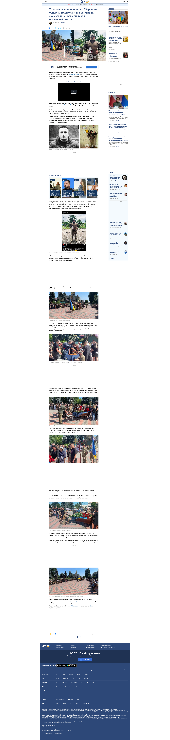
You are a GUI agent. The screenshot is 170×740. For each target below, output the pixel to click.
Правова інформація (90, 645)
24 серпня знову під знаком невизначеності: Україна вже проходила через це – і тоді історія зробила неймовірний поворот (116, 186)
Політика (55, 670)
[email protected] (57, 730)
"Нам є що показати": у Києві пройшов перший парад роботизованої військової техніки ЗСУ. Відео (118, 138)
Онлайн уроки (74, 682)
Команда (73, 645)
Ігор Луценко (112, 180)
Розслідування (92, 670)
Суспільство (63, 22)
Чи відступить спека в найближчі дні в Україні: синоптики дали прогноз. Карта (115, 38)
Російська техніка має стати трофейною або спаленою (115, 235)
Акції (76, 686)
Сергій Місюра (112, 238)
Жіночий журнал (85, 703)
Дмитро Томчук (112, 254)
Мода (77, 703)
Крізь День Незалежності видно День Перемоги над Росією (115, 177)
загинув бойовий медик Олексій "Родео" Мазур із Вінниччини (67, 601)
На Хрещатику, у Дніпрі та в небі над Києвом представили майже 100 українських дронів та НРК (118, 143)
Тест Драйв (58, 686)
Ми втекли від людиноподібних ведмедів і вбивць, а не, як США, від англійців (116, 243)
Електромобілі (68, 686)
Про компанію (59, 645)
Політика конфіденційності (106, 645)
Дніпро (78, 674)
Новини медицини (60, 699)
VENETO (93, 4)
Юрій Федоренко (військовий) (115, 227)
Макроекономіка (71, 695)
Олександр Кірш (113, 247)
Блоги (101, 670)
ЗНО (87, 682)
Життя (78, 670)
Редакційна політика (57, 637)
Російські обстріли (100, 4)
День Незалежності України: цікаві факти (118, 27)
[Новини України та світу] (79, 637)
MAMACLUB (70, 699)
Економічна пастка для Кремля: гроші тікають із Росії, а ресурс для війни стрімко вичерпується (116, 224)
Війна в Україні (75, 4)
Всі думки (112, 258)
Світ (66, 670)
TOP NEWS (112, 93)
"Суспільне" (67, 105)
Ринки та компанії (60, 695)
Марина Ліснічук (56, 22)
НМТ (93, 682)
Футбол (57, 678)
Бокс (79, 678)
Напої (65, 690)
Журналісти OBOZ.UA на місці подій (108, 647)
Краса (71, 703)
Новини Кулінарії (73, 690)
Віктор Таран (112, 198)
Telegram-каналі (75, 606)
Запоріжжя (71, 674)
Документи (73, 647)
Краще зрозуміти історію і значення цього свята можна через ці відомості (118, 30)
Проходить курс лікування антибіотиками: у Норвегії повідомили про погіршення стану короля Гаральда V (115, 55)
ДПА (81, 682)
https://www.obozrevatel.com (85, 709)
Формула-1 (86, 678)
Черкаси (86, 674)
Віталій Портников (113, 189)
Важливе (111, 8)
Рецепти (58, 690)
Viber (90, 606)
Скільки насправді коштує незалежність (116, 251)
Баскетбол (65, 678)
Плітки (64, 703)
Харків (63, 674)
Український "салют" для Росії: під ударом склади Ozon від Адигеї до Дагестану (116, 195)
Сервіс (82, 686)
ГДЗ (57, 682)
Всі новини (125, 670)
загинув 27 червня (73, 74)
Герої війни (68, 4)
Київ (57, 674)
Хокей (73, 678)
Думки (111, 172)
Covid (78, 699)
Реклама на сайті (59, 647)
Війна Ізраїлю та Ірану (85, 4)
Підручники (64, 682)
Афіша (57, 703)
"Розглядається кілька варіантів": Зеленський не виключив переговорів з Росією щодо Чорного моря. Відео (118, 112)
